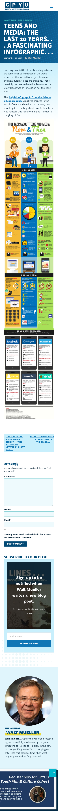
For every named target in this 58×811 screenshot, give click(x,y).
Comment (9, 476)
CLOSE (52, 772)
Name (7, 509)
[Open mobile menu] (51, 6)
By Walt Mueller (33, 57)
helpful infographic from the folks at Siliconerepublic (27, 99)
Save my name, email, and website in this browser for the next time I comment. (28, 536)
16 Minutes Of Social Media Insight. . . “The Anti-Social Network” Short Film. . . (15, 443)
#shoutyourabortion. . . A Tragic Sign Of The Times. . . (42, 439)
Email (7, 520)
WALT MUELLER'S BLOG (18, 20)
